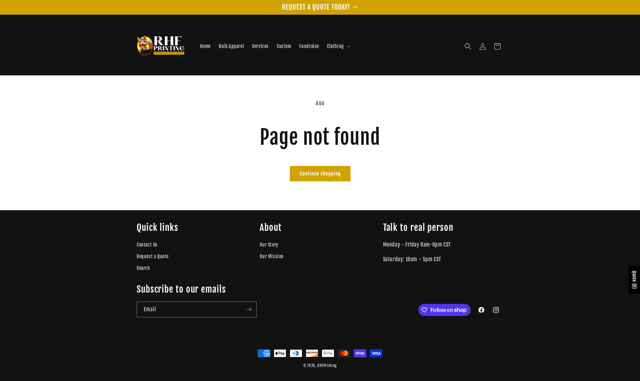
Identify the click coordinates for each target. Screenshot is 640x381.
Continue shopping (320, 173)
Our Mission (272, 256)
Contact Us (147, 245)
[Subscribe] (249, 309)
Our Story (269, 245)
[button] (338, 46)
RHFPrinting (327, 365)
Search (143, 268)
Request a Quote (153, 256)
